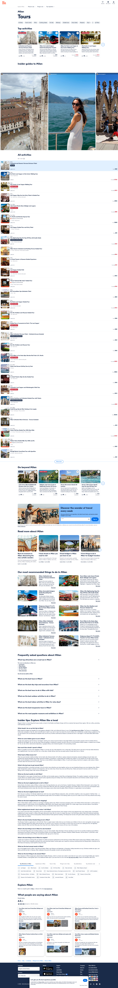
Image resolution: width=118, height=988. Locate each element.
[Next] (103, 44)
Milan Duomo (22, 666)
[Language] (108, 2)
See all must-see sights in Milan (25, 673)
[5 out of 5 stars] (31, 911)
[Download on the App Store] (48, 974)
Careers (81, 969)
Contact (58, 967)
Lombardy (28, 960)
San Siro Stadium (23, 667)
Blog (81, 972)
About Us (82, 967)
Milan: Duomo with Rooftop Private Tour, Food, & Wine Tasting (86, 909)
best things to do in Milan (78, 730)
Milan (32, 888)
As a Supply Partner (93, 967)
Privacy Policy (59, 972)
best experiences (48, 888)
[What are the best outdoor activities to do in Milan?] (98, 696)
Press (81, 974)
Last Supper (21, 664)
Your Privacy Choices (60, 974)
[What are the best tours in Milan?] (98, 678)
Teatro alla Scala (23, 670)
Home (19, 960)
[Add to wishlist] (35, 33)
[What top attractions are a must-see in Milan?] (98, 659)
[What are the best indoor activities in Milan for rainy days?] (98, 701)
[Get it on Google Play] (48, 968)
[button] (59, 165)
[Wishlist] (103, 2)
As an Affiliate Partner (93, 972)
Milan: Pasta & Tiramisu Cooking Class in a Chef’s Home (31, 934)
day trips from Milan (73, 857)
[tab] (25, 864)
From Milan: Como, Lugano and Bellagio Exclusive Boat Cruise (87, 934)
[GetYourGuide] (4, 3)
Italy (23, 960)
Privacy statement (21, 526)
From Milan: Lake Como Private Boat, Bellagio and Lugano (31, 909)
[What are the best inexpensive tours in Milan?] (98, 707)
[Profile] (114, 2)
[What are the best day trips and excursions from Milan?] (98, 684)
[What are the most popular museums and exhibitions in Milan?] (98, 713)
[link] (59, 165)
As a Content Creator (93, 969)
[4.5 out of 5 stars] (22, 904)
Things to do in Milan (38, 960)
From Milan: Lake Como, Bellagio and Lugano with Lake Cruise (59, 934)
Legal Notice (59, 969)
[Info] (24, 158)
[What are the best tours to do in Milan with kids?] (98, 690)
